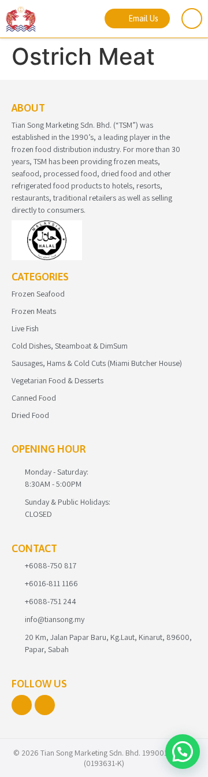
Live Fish (25, 328)
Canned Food (34, 398)
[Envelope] (45, 705)
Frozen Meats (34, 311)
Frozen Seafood (38, 293)
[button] (182, 751)
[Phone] (22, 705)
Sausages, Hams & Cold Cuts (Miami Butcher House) (97, 363)
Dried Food (30, 415)
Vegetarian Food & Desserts (57, 380)
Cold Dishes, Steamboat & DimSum (70, 346)
